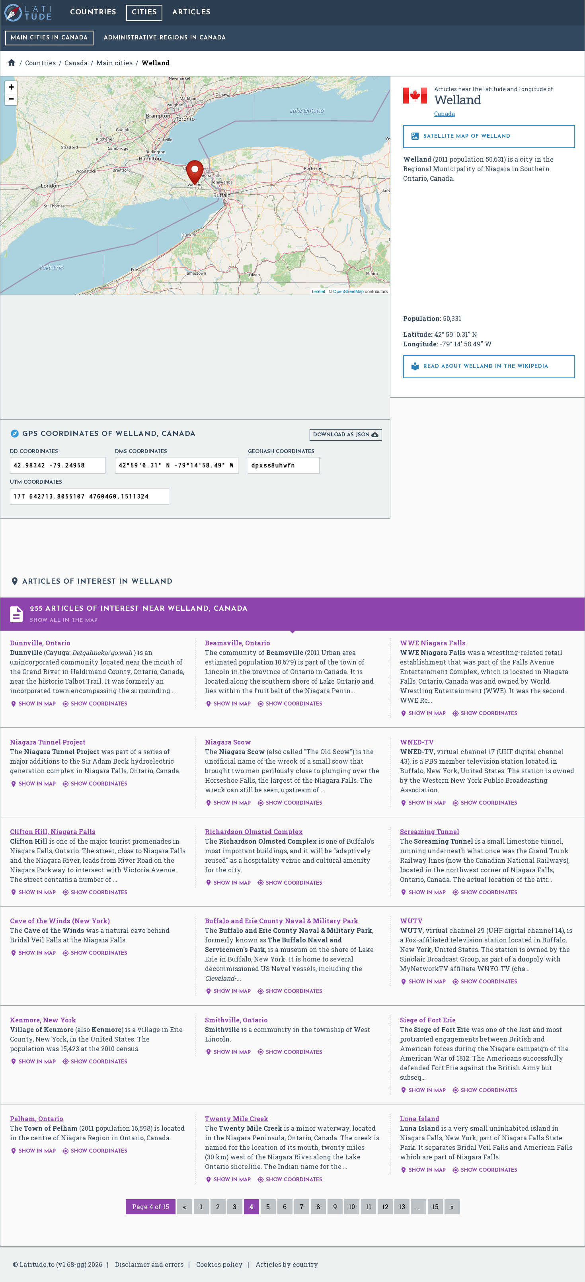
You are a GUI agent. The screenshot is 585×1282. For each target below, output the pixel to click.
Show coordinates (94, 704)
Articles (191, 12)
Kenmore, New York (43, 1020)
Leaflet (318, 291)
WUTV (411, 921)
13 (402, 1206)
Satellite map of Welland (460, 136)
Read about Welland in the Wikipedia (479, 366)
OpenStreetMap (348, 291)
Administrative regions (165, 38)
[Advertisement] (489, 248)
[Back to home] (28, 12)
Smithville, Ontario (236, 1020)
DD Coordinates (34, 451)
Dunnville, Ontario (40, 643)
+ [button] (11, 87)
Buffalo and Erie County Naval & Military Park (281, 921)
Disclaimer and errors (149, 1264)
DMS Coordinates (141, 451)
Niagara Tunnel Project (48, 742)
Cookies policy (219, 1264)
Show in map (33, 704)
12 (385, 1206)
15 (435, 1206)
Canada (444, 113)
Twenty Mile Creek (236, 1118)
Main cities (49, 38)
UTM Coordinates (36, 482)
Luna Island (419, 1118)
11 (368, 1206)
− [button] (11, 99)
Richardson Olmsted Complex (254, 831)
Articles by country (286, 1264)
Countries (93, 12)
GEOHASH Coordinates (281, 451)
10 (352, 1206)
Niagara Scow (228, 742)
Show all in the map (64, 620)
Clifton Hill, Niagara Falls (53, 831)
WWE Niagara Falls (433, 643)
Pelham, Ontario (36, 1118)
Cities (144, 12)
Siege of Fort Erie (428, 1020)
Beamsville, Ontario (237, 643)
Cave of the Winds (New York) (60, 921)
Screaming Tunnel (429, 831)
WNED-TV (417, 742)
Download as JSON (345, 434)
